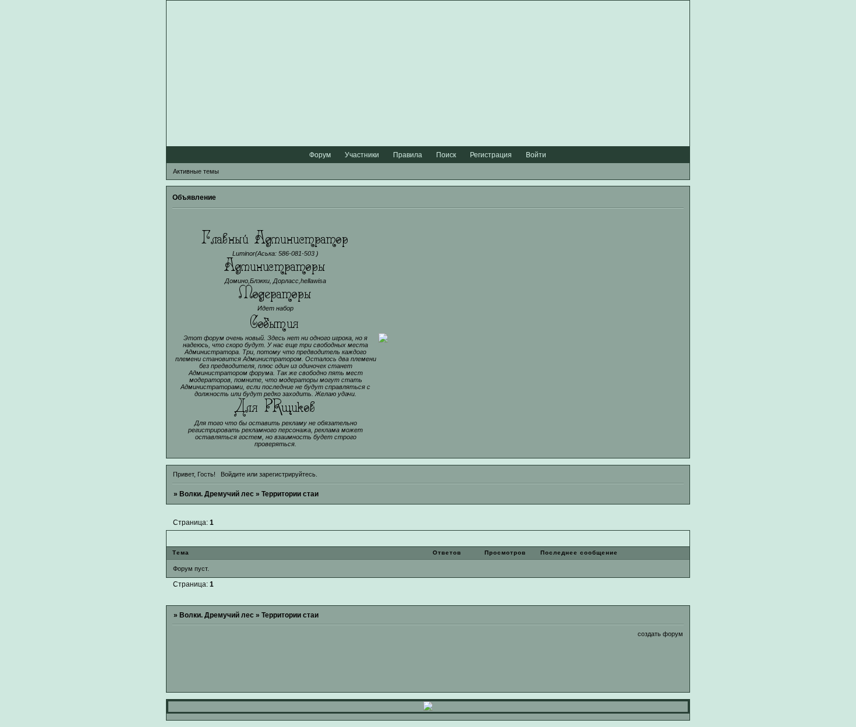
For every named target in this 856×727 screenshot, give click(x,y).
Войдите (233, 474)
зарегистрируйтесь (287, 474)
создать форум (660, 633)
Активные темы (196, 171)
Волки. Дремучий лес (216, 494)
